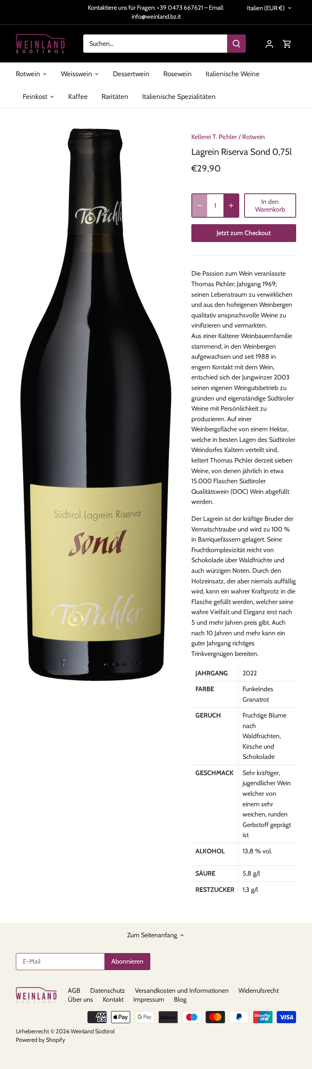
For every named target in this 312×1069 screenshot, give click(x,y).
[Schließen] (207, 484)
